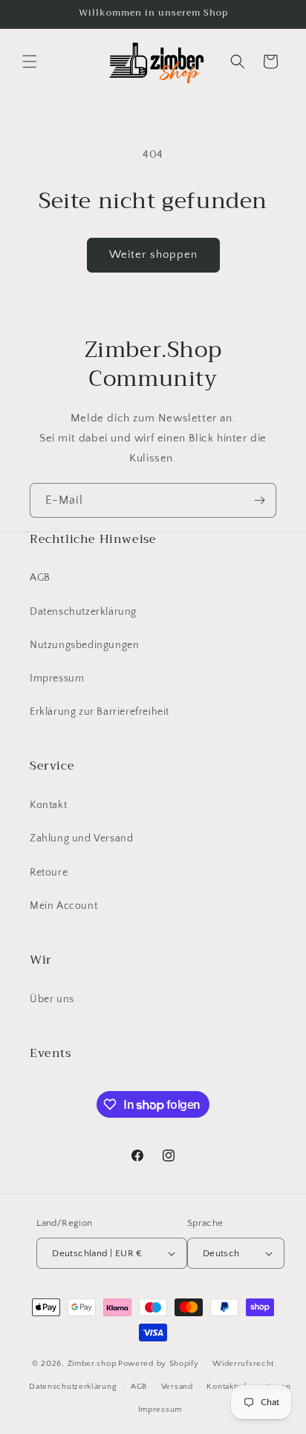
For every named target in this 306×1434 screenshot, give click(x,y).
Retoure (49, 872)
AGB (40, 578)
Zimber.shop (92, 1363)
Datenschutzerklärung (83, 612)
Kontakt (48, 805)
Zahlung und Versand (81, 838)
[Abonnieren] (259, 500)
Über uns (52, 999)
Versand (177, 1386)
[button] (29, 61)
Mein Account (63, 906)
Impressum (57, 678)
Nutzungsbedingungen (84, 645)
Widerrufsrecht (243, 1363)
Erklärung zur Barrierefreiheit (99, 712)
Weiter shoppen (153, 254)
